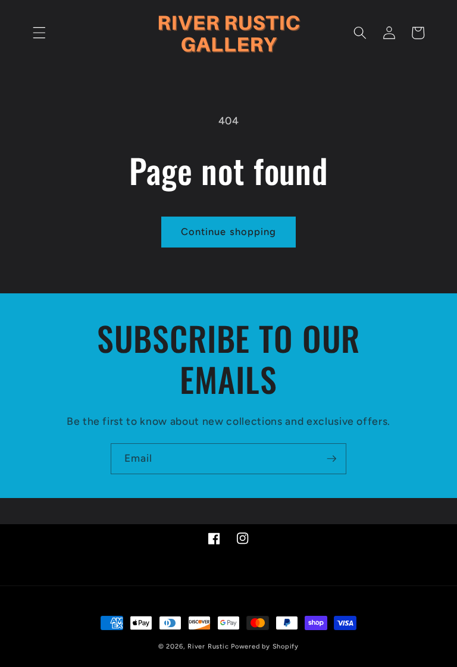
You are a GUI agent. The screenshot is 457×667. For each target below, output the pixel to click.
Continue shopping (229, 231)
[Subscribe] (331, 458)
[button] (39, 32)
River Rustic (207, 646)
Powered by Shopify (265, 646)
